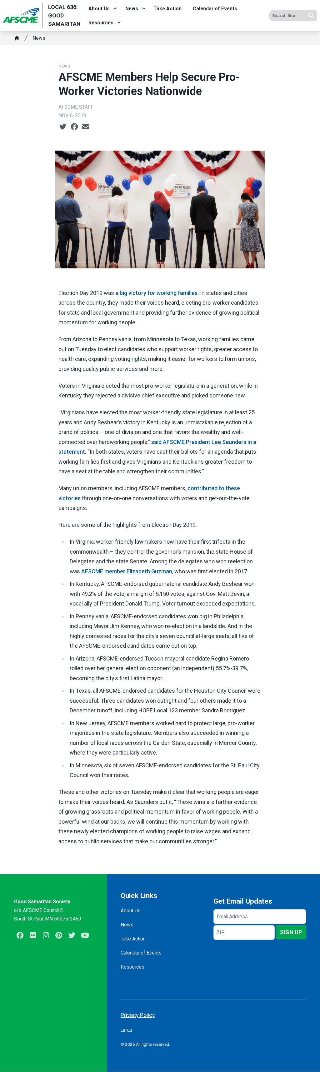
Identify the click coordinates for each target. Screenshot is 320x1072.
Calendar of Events (215, 9)
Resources (100, 23)
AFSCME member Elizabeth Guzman (126, 571)
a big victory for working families (156, 293)
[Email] (85, 126)
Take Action (167, 9)
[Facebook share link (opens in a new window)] (74, 126)
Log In (126, 1029)
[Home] (17, 38)
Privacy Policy (138, 1015)
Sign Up (291, 932)
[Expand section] (115, 8)
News (131, 9)
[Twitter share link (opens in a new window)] (62, 126)
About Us (99, 9)
